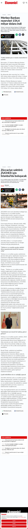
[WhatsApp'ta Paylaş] (16, 34)
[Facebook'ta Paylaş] (20, 34)
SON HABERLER (6, 118)
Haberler (9, 14)
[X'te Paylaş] (23, 34)
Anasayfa (4, 14)
